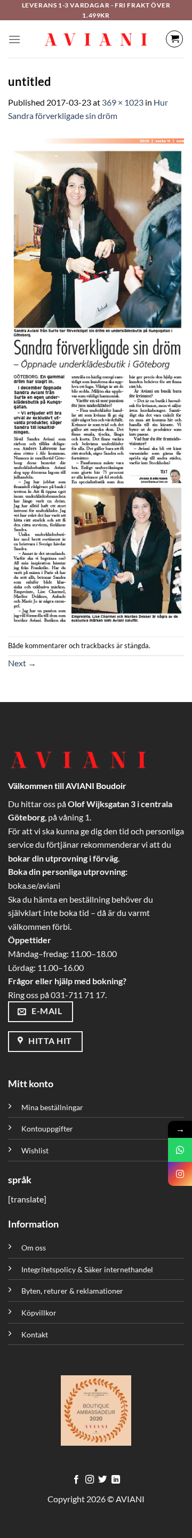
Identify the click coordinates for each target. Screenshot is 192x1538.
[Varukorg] (174, 38)
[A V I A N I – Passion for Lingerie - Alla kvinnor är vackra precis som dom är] (96, 38)
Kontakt (34, 1334)
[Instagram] (180, 1174)
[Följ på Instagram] (89, 1480)
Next (22, 663)
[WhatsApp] (180, 1150)
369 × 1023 (122, 102)
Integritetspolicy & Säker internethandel (87, 1269)
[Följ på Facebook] (76, 1480)
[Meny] (14, 39)
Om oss (33, 1247)
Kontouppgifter (47, 1128)
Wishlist (35, 1150)
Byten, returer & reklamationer (72, 1290)
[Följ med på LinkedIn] (115, 1480)
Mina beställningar (53, 1107)
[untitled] (96, 378)
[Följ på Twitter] (102, 1480)
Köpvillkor (39, 1312)
